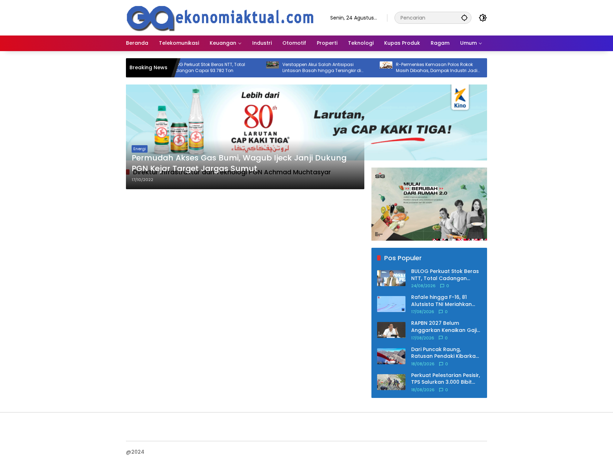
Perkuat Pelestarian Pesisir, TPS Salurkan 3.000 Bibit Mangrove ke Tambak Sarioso (445, 379)
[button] (464, 17)
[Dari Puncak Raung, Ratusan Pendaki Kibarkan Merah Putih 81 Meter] (391, 356)
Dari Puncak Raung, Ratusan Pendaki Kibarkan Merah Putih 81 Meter (445, 353)
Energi (139, 149)
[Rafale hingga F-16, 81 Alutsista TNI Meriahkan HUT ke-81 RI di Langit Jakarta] (391, 304)
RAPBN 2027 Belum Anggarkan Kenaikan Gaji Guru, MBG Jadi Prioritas (444, 327)
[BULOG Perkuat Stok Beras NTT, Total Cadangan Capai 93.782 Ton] (391, 278)
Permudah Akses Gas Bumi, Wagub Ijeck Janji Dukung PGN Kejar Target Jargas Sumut (239, 163)
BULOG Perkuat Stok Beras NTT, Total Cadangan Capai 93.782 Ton (192, 67)
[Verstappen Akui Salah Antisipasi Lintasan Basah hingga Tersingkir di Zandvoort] (258, 67)
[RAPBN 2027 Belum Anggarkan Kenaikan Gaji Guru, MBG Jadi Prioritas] (391, 330)
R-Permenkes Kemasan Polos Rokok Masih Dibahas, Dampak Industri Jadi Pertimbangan (422, 68)
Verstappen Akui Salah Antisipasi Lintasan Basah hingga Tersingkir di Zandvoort (307, 68)
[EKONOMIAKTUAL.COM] (221, 17)
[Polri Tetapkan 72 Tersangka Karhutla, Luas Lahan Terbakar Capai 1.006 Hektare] (485, 67)
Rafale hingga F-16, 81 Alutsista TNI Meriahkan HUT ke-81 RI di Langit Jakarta (441, 301)
